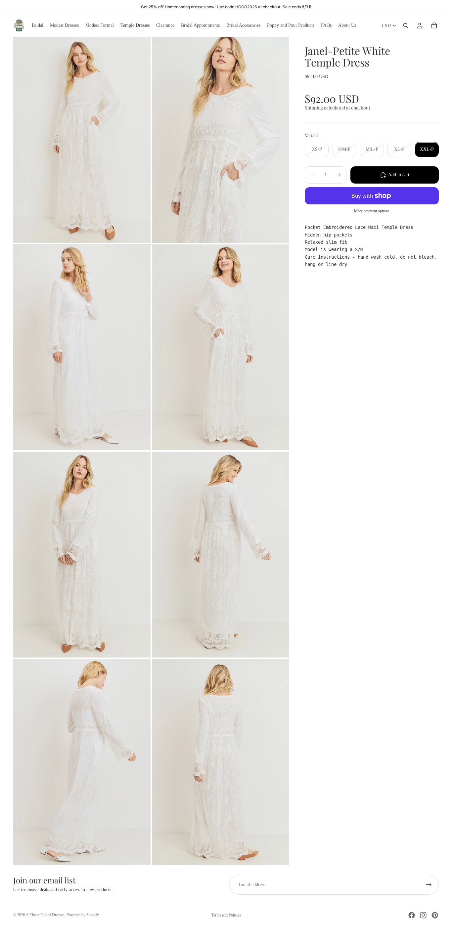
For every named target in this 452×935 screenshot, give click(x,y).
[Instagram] (423, 915)
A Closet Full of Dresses (45, 915)
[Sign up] (429, 885)
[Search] (405, 25)
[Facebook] (412, 915)
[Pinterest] (435, 915)
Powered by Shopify (83, 915)
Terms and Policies (226, 915)
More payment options (371, 211)
